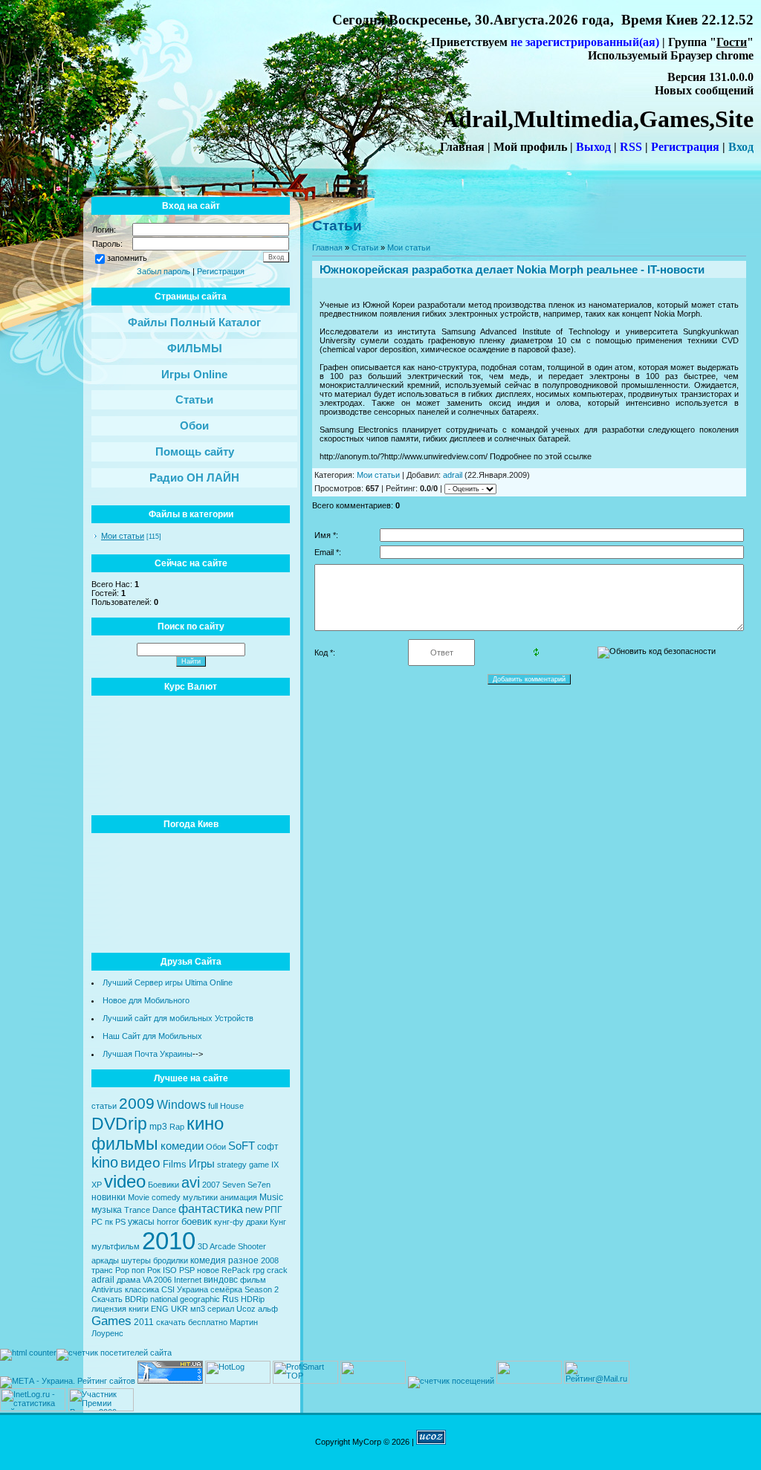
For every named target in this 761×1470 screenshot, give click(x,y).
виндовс (221, 1280)
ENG (160, 1308)
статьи (104, 1105)
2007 (211, 1184)
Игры (202, 1164)
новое (208, 1270)
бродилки (170, 1260)
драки (257, 1221)
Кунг (278, 1221)
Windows (181, 1104)
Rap (176, 1126)
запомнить (127, 257)
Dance (164, 1209)
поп (138, 1270)
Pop (122, 1270)
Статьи (365, 247)
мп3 (197, 1308)
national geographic (185, 1299)
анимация (238, 1197)
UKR (179, 1308)
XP (96, 1184)
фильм (253, 1279)
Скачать (107, 1299)
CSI (168, 1289)
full (213, 1105)
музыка (106, 1210)
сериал (220, 1308)
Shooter (252, 1246)
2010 (168, 1240)
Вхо (738, 146)
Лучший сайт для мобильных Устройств (178, 1018)
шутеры (136, 1260)
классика (142, 1289)
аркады (105, 1260)
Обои (216, 1146)
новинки (108, 1197)
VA (147, 1279)
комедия (208, 1260)
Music (271, 1197)
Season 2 (262, 1289)
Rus (230, 1299)
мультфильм (115, 1246)
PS (120, 1221)
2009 (137, 1104)
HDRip (253, 1299)
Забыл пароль (163, 271)
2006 (163, 1279)
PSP (187, 1270)
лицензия (108, 1308)
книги (139, 1308)
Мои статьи (122, 535)
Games (111, 1320)
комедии (182, 1146)
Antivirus (107, 1289)
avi (190, 1182)
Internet (187, 1279)
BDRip (136, 1299)
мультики (200, 1197)
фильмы (124, 1143)
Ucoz (246, 1308)
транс (102, 1270)
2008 (270, 1260)
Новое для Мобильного (146, 1000)
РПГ (273, 1210)
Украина (192, 1289)
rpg (259, 1270)
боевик (196, 1221)
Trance (137, 1209)
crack (277, 1270)
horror (168, 1221)
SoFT (241, 1146)
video (125, 1181)
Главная (327, 247)
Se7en (259, 1184)
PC (97, 1221)
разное (243, 1260)
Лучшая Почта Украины (147, 1053)
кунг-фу (229, 1221)
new (253, 1209)
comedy (166, 1197)
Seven (233, 1184)
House (232, 1105)
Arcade (223, 1246)
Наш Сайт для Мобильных (152, 1036)
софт (268, 1147)
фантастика (210, 1208)
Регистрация (221, 271)
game (259, 1164)
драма (128, 1279)
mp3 (158, 1126)
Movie (138, 1197)
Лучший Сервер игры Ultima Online (168, 982)
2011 (144, 1322)
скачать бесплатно (191, 1322)
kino (104, 1162)
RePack (235, 1270)
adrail (102, 1280)
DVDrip (119, 1123)
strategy (232, 1164)
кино (205, 1123)
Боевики (163, 1184)
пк (109, 1221)
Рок (154, 1270)
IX (275, 1164)
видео (140, 1163)
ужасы (141, 1222)
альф (268, 1308)
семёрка (226, 1289)
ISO (170, 1270)
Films (175, 1164)
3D (203, 1246)
